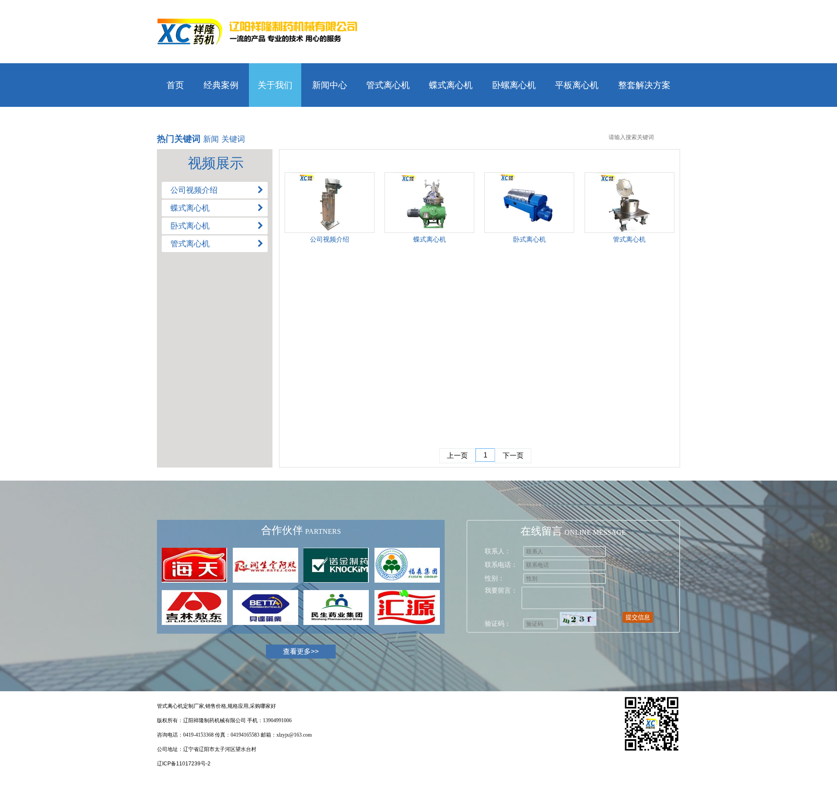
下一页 (513, 455)
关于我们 (275, 85)
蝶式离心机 (451, 85)
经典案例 (221, 85)
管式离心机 (388, 85)
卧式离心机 (529, 239)
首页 (175, 85)
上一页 (457, 455)
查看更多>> (301, 651)
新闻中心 (329, 85)
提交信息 (638, 617)
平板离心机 (577, 85)
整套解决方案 (644, 85)
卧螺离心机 (514, 85)
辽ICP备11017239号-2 (184, 764)
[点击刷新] (578, 619)
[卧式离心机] (529, 202)
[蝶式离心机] (429, 202)
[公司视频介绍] (329, 202)
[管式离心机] (629, 202)
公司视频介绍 (329, 239)
